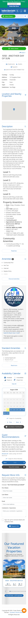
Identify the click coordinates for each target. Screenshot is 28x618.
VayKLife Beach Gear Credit (11, 333)
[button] (14, 4)
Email (3, 501)
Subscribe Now (14, 6)
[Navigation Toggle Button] (24, 10)
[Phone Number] (21, 11)
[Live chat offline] (24, 610)
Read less (14, 251)
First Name (5, 488)
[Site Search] (17, 11)
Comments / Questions (9, 508)
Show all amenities (14, 279)
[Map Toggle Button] (25, 16)
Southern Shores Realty (17, 612)
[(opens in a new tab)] (14, 569)
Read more (14, 365)
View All (14, 384)
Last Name (5, 494)
